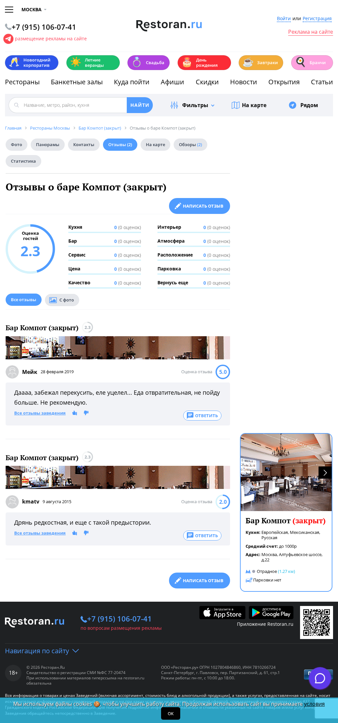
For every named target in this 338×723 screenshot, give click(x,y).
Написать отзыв (203, 206)
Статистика (23, 161)
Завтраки (260, 62)
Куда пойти (132, 81)
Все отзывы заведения (40, 413)
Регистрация (317, 18)
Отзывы (120, 144)
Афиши (172, 81)
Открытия (284, 81)
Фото (16, 144)
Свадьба (147, 62)
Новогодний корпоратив (30, 62)
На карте (254, 105)
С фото (66, 300)
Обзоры (190, 144)
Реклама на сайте (310, 32)
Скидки (207, 81)
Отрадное (267, 571)
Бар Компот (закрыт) (42, 328)
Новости (243, 81)
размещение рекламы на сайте (51, 38)
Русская (269, 538)
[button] (325, 472)
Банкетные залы (77, 81)
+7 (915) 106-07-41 (119, 618)
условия (314, 703)
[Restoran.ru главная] (169, 26)
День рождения (199, 62)
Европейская (274, 532)
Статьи (322, 81)
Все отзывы (23, 299)
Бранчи (310, 62)
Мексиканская (304, 532)
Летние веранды (87, 62)
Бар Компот (286, 520)
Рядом (309, 105)
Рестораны (22, 81)
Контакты (83, 144)
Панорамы (47, 144)
